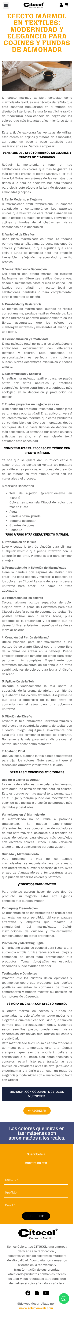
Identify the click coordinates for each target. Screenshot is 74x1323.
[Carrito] (66, 4)
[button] (6, 5)
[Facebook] (27, 1293)
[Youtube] (46, 1293)
